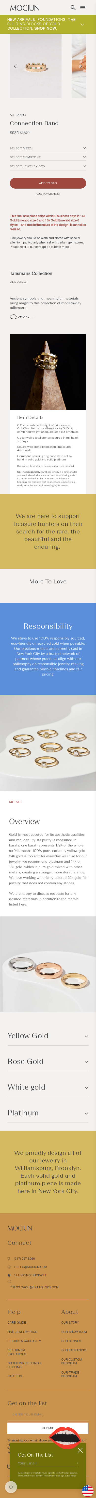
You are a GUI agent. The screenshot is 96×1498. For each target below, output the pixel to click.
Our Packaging (73, 1350)
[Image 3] (75, 89)
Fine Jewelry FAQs (22, 1332)
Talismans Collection (31, 273)
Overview (24, 821)
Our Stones (71, 1341)
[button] (73, 7)
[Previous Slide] (15, 66)
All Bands (18, 115)
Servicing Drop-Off (30, 1275)
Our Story (70, 1322)
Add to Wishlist (48, 193)
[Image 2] (72, 89)
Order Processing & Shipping (24, 1365)
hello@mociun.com (30, 1267)
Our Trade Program (70, 1374)
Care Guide (16, 1322)
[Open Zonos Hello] (85, 1488)
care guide (42, 247)
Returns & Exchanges (16, 1352)
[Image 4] (78, 89)
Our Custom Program (71, 1361)
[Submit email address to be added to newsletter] (77, 1463)
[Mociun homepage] (24, 7)
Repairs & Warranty (24, 1341)
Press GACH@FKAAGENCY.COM (34, 1287)
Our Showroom (74, 1332)
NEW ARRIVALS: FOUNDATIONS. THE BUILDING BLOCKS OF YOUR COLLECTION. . (41, 24)
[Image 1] (69, 89)
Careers (14, 1376)
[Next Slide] (80, 66)
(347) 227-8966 (24, 1258)
